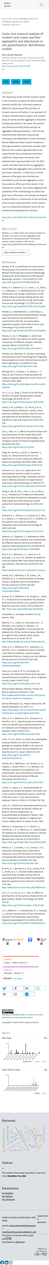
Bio (3, 69)
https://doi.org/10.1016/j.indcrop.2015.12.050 (23, 426)
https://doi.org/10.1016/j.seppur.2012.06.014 (22, 531)
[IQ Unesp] (40, 1234)
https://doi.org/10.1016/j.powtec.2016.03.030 (23, 905)
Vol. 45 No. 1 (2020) (10, 19)
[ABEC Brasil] (38, 1234)
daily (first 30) (27, 1061)
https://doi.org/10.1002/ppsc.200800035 (21, 549)
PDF (6, 82)
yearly (44, 1061)
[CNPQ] (45, 1234)
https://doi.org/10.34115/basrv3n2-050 (20, 863)
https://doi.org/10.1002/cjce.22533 (18, 447)
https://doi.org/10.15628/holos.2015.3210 (21, 683)
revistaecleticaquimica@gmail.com (19, 1232)
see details (18, 978)
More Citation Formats (15, 252)
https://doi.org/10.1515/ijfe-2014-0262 (19, 366)
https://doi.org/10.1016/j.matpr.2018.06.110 (22, 465)
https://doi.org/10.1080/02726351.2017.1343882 (23, 306)
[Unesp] (43, 1234)
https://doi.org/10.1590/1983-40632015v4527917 (24, 842)
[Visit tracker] (3, 1167)
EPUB (15, 82)
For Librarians (8, 1199)
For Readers (7, 1193)
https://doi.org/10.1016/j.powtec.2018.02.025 (23, 402)
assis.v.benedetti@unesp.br (23, 1225)
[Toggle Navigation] (41, 4)
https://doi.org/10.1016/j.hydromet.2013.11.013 (23, 510)
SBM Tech (20, 1242)
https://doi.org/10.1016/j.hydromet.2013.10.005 (24, 486)
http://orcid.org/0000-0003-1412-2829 (16, 66)
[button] (7, 988)
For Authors (7, 1196)
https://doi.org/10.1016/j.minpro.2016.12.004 (22, 782)
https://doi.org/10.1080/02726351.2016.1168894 (23, 330)
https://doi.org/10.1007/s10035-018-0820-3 (22, 348)
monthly (37, 1061)
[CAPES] (47, 1234)
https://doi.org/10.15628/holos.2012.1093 (21, 734)
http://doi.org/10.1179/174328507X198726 (20, 282)
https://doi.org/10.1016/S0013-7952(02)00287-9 (23, 923)
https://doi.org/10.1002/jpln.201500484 (24, 609)
